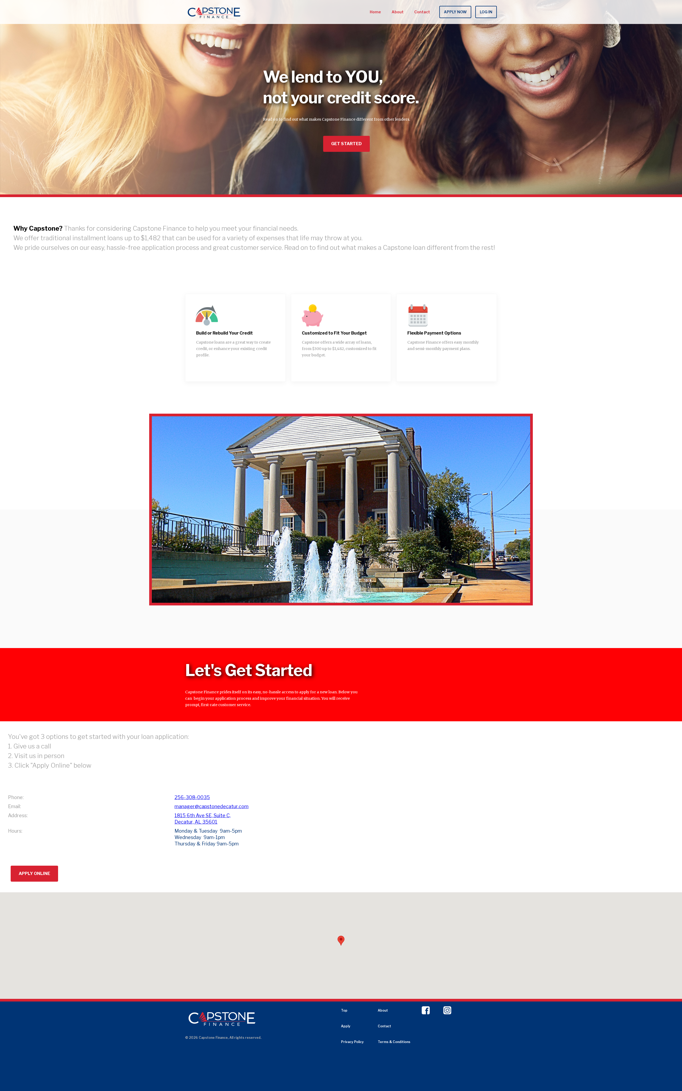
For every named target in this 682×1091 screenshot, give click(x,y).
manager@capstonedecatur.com (211, 806)
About (398, 12)
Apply (345, 1026)
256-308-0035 (192, 797)
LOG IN (486, 12)
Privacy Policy (352, 1042)
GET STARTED (346, 143)
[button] (337, 599)
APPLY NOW (455, 12)
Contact (422, 12)
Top (344, 1010)
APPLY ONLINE (34, 873)
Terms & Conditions (394, 1042)
